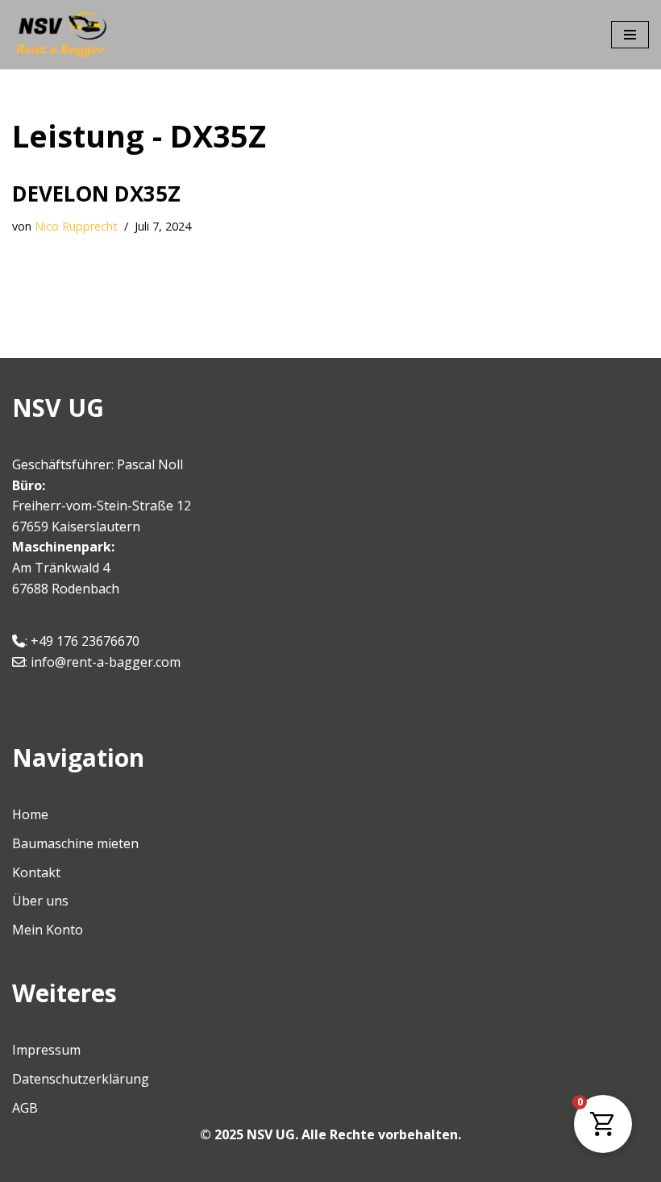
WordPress (401, 1165)
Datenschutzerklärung (80, 1079)
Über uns (40, 900)
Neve (241, 1165)
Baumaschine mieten (75, 843)
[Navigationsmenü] (630, 34)
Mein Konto (47, 930)
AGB (25, 1108)
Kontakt (36, 872)
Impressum (46, 1050)
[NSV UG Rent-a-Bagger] (60, 34)
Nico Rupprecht (76, 226)
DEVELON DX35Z (96, 193)
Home (30, 814)
